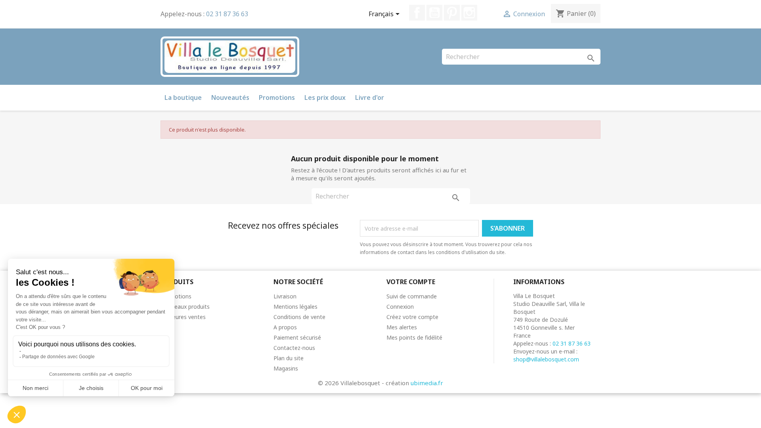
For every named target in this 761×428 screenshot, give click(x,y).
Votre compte (410, 281)
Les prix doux (325, 97)
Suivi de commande (411, 296)
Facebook (417, 13)
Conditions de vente (299, 317)
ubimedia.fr (427, 383)
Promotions (277, 97)
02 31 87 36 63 (227, 14)
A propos (285, 327)
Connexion (400, 306)
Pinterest (452, 13)
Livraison (284, 296)
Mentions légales (295, 306)
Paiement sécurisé (297, 337)
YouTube (434, 13)
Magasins (285, 368)
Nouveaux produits (185, 306)
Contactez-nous (294, 348)
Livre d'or (369, 97)
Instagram (469, 13)
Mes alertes (401, 327)
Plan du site (288, 358)
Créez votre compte (412, 317)
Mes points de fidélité (414, 337)
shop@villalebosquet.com (546, 359)
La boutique (183, 97)
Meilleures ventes (183, 317)
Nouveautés (230, 97)
